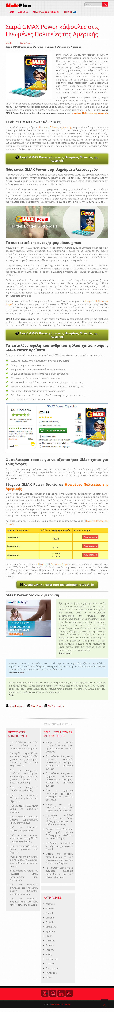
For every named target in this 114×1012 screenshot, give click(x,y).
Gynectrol (50, 931)
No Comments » (56, 706)
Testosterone (52, 968)
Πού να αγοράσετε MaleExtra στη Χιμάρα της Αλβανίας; (24, 798)
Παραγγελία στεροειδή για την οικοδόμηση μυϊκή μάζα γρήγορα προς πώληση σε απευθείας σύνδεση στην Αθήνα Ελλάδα (24, 759)
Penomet (50, 945)
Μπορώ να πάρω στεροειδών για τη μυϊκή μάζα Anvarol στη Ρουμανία (59, 807)
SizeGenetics (52, 959)
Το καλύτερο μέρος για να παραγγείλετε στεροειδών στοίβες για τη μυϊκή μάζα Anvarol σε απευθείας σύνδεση (59, 762)
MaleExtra (50, 940)
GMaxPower (26, 43)
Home (11, 12)
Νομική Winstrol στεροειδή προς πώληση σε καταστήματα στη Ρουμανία (24, 745)
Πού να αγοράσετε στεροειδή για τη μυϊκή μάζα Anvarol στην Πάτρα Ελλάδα (24, 901)
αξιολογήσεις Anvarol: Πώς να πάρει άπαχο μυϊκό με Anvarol (59, 846)
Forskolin (50, 922)
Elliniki (68, 12)
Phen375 (50, 949)
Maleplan (55, 1004)
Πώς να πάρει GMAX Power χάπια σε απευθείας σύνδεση (24, 808)
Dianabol (50, 917)
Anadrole (50, 908)
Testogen (50, 963)
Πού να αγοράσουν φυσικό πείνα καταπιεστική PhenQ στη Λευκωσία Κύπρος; (24, 838)
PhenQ (49, 954)
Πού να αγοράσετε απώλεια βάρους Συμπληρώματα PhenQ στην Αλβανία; (24, 819)
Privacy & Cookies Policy (46, 12)
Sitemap (66, 1004)
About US (23, 12)
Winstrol (49, 977)
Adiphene (50, 903)
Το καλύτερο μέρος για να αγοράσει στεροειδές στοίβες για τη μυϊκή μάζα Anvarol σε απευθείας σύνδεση (59, 779)
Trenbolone (51, 972)
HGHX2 (49, 936)
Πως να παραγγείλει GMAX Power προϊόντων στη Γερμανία (24, 849)
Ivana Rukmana (16, 706)
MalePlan (10, 43)
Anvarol (49, 913)
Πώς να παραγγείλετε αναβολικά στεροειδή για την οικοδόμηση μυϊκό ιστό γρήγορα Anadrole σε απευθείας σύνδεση (24, 776)
